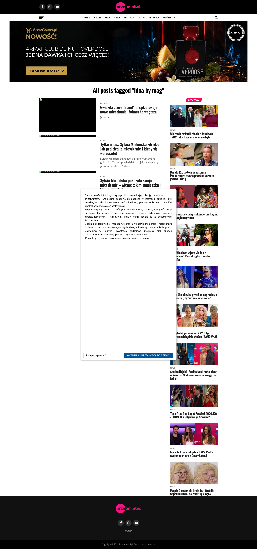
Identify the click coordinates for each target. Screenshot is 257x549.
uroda (117, 17)
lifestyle (128, 17)
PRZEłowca (154, 17)
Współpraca (169, 17)
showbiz (86, 17)
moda (107, 17)
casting (141, 17)
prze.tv (97, 17)
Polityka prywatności (97, 355)
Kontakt (128, 531)
